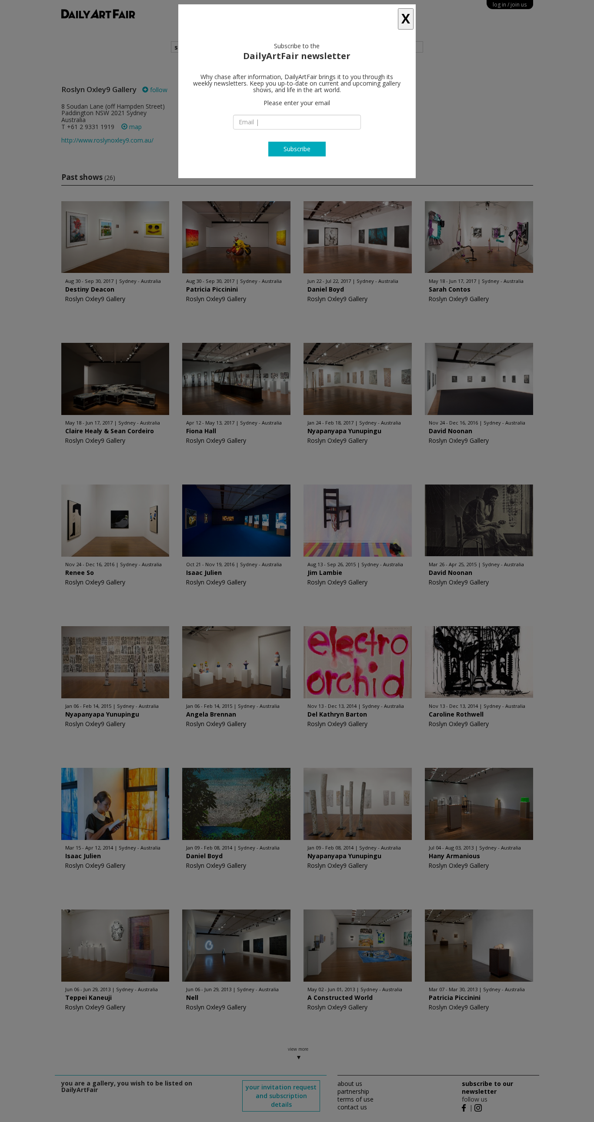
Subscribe (297, 149)
